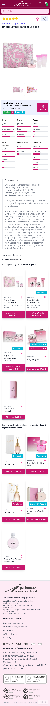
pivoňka (20, 124)
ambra (35, 134)
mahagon (36, 129)
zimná (4, 165)
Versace (6, 23)
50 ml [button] (13, 417)
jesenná (5, 160)
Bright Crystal (18, 23)
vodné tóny (37, 152)
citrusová (36, 162)
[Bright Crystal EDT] (37, 337)
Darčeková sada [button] (13, 314)
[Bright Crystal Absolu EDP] (37, 445)
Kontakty (7, 638)
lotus (19, 129)
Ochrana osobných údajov (15, 626)
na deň (19, 146)
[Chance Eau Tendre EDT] (37, 493)
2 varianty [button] (36, 369)
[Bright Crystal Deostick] (13, 390)
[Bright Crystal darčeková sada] (13, 281)
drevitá (35, 167)
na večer (20, 152)
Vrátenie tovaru (10, 634)
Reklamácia (8, 630)
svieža (35, 157)
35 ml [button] (13, 567)
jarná (4, 149)
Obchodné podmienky (13, 623)
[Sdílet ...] (44, 19)
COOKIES (42, 702)
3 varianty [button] (37, 519)
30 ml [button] (36, 471)
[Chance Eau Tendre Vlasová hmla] (13, 541)
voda (4, 134)
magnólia (20, 134)
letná (4, 154)
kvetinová (36, 146)
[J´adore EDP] (13, 445)
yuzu (4, 124)
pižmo (35, 124)
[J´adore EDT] (13, 493)
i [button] (12, 112)
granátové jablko (8, 129)
